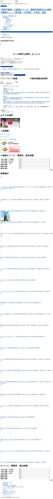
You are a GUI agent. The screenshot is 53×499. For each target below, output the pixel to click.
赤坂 (4, 101)
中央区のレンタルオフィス (9, 492)
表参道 (20, 101)
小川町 (26, 92)
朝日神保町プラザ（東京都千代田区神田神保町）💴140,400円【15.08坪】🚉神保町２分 (21, 302)
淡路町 (29, 92)
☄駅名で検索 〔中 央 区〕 (7, 161)
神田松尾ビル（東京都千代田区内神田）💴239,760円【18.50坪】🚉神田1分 (18, 417)
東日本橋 (5, 98)
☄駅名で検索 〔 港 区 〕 (7, 163)
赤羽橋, (40, 102)
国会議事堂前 (39, 101)
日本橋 (27, 97)
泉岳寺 (13, 102)
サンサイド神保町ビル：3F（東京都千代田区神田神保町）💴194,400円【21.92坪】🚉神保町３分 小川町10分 (26, 313)
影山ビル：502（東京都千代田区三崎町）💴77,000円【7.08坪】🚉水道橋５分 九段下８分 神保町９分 (25, 246)
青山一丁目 (12, 101)
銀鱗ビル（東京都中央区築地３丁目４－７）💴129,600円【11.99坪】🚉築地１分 (21, 69)
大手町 (17, 92)
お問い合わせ (4, 6)
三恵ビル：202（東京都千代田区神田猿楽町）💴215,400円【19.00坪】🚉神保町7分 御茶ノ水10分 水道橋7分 (26, 370)
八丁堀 (24, 97)
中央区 (9, 106)
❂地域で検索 (4, 168)
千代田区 (5, 106)
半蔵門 (5, 93)
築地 (18, 97)
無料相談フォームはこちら (20, 74)
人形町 (40, 97)
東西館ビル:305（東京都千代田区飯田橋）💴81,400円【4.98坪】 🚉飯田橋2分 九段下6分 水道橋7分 (25, 325)
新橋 (27, 102)
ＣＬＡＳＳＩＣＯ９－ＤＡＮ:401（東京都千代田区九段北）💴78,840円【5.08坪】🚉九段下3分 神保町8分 (25, 291)
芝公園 (36, 102)
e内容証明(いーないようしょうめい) (11, 85)
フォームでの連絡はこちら (7, 66)
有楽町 (22, 92)
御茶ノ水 (33, 92)
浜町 (21, 98)
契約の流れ (5, 484)
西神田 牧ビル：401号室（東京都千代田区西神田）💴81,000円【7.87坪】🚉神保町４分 (21, 439)
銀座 (4, 97)
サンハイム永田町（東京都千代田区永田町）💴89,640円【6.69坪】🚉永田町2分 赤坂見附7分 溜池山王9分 (26, 359)
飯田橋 (15, 93)
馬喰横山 (17, 98)
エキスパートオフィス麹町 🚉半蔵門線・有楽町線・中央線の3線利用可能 (18, 280)
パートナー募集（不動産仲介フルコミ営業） (13, 486)
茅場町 (30, 97)
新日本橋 (9, 98)
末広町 (10, 92)
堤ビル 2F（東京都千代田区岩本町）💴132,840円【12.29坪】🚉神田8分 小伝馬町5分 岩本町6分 (23, 462)
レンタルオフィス (10, 24)
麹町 (9, 93)
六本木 (26, 101)
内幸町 (29, 102)
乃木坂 (23, 101)
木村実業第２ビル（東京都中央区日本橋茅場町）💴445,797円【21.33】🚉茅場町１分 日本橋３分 (23, 222)
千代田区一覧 (9, 20)
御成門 (33, 102)
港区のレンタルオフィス (8, 493)
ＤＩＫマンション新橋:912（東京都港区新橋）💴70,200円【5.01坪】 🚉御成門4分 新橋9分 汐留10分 (25, 405)
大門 (25, 102)
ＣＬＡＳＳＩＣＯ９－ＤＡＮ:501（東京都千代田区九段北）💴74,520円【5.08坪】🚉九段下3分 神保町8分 (25, 450)
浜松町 (21, 102)
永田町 (11, 93)
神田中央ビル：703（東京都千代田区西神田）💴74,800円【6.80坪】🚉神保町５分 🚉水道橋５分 (23, 210)
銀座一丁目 (8, 97)
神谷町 (47, 101)
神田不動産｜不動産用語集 (9, 485)
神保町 (42, 92)
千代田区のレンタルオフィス (10, 490)
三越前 (47, 97)
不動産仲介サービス (7, 482)
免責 (4, 489)
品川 (11, 102)
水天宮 (44, 97)
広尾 (4, 102)
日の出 (43, 102)
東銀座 (12, 97)
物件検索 (8, 18)
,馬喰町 (13, 98)
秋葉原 (7, 92)
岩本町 (13, 92)
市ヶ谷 (18, 93)
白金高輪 (7, 102)
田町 (17, 102)
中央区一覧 (8, 21)
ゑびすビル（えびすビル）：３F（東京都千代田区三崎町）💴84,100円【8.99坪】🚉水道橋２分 (23, 336)
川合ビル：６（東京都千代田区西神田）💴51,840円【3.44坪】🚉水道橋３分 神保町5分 (21, 347)
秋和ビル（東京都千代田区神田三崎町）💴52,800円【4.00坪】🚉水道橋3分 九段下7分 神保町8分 (24, 257)
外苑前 (16, 101)
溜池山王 (34, 101)
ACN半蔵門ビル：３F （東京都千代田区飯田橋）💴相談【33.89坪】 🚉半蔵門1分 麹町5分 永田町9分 (25, 199)
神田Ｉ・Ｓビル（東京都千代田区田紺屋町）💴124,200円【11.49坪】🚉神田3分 (19, 428)
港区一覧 (8, 22)
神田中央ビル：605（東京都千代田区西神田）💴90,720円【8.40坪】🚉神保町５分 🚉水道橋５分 (23, 394)
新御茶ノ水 (38, 92)
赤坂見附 (7, 101)
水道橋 (46, 92)
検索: (2, 1)
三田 (19, 102)
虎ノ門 (30, 101)
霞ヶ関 (44, 101)
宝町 (34, 97)
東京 (20, 92)
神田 (4, 92)
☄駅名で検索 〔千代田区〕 (8, 159)
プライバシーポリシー (8, 488)
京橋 (15, 97)
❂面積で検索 (4, 166)
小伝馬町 (37, 97)
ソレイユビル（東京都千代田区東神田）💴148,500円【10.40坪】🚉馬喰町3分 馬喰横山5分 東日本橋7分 (25, 268)
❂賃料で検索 (4, 164)
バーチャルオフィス (10, 25)
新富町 (20, 97)
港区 (13, 106)
